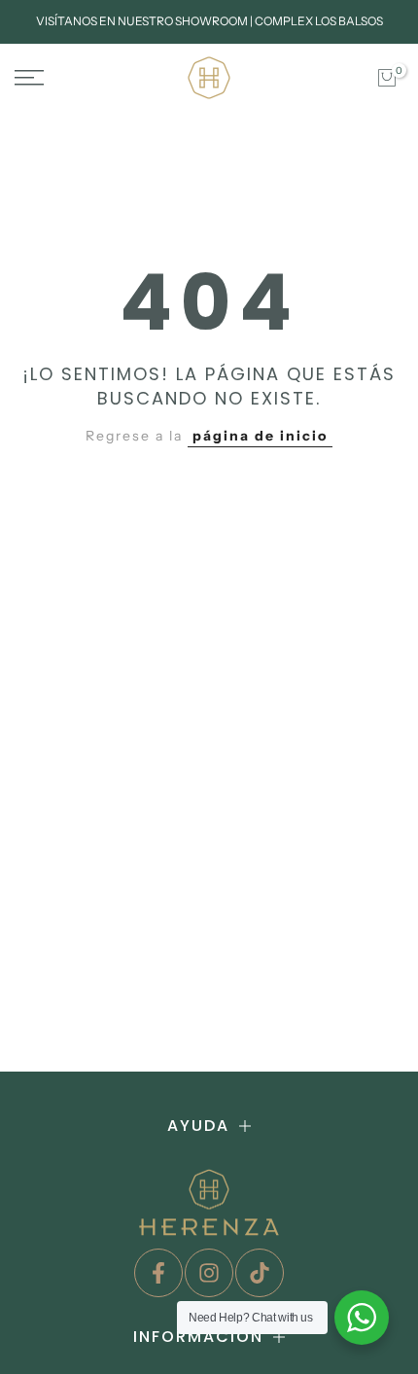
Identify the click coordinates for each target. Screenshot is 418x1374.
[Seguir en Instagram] (209, 1273)
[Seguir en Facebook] (158, 1273)
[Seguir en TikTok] (259, 1273)
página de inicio (260, 435)
